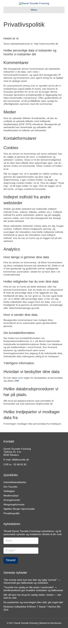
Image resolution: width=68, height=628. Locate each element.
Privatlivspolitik (11, 513)
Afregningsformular (14, 504)
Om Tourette (10, 486)
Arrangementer (11, 500)
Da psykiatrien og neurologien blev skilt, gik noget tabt (33, 602)
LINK (16, 380)
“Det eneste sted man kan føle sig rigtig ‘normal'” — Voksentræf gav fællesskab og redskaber (31, 581)
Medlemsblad (10, 495)
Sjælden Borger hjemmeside (19, 508)
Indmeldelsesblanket (14, 482)
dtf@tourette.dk (20, 459)
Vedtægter (9, 491)
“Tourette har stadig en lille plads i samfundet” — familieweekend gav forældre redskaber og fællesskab (33, 589)
